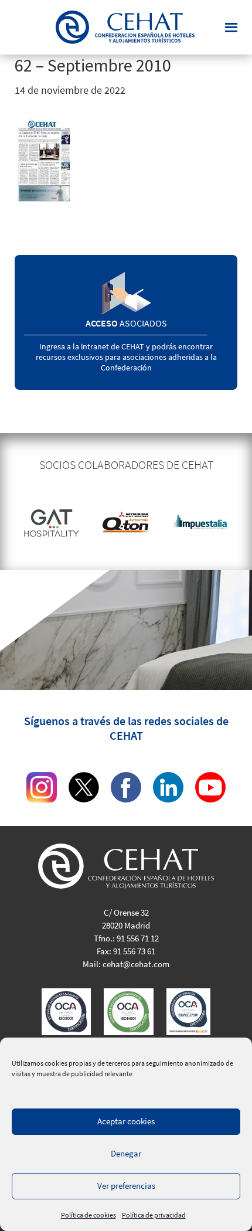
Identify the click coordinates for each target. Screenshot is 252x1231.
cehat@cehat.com (136, 964)
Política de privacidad (154, 1214)
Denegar (126, 1153)
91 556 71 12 (138, 938)
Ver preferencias (126, 1185)
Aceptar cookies (126, 1121)
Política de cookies (88, 1214)
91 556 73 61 (134, 951)
